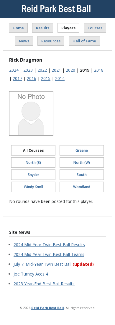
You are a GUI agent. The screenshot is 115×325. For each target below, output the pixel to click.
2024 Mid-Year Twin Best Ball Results (49, 244)
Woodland (81, 186)
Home (18, 28)
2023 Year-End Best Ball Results (44, 283)
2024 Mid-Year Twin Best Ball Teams (49, 254)
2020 (70, 70)
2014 (60, 78)
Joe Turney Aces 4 (31, 274)
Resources (50, 41)
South (82, 174)
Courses (95, 28)
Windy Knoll (33, 186)
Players (68, 28)
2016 (31, 78)
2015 (45, 78)
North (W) (81, 162)
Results (42, 28)
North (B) (33, 162)
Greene (81, 150)
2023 (28, 70)
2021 (56, 70)
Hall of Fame (84, 41)
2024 (14, 70)
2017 (17, 78)
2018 (99, 70)
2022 (42, 70)
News (24, 41)
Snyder (33, 174)
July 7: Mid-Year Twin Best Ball (54, 264)
